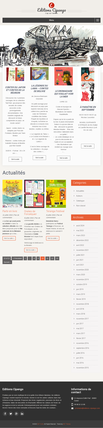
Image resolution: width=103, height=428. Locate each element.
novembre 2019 (82, 280)
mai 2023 (80, 231)
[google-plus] (16, 414)
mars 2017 (80, 333)
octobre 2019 (81, 284)
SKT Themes (66, 424)
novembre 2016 (82, 343)
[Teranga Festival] (56, 207)
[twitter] (11, 414)
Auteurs (79, 196)
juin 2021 (79, 260)
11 (47, 258)
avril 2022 (80, 245)
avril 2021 (80, 265)
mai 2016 (80, 363)
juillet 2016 (80, 353)
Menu (51, 20)
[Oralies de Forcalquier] (34, 207)
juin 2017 (79, 324)
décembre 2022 (82, 240)
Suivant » (7, 262)
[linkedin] (22, 414)
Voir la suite (15, 159)
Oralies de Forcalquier (30, 213)
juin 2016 (79, 358)
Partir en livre (10, 211)
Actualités (80, 191)
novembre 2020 (82, 270)
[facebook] (5, 414)
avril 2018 (80, 309)
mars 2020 (80, 275)
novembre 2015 (82, 368)
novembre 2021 (82, 250)
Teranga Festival (55, 211)
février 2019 (81, 299)
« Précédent (17, 258)
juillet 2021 (80, 255)
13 (57, 258)
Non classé (80, 206)
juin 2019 (79, 289)
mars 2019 (80, 294)
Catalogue (80, 201)
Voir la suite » (9, 238)
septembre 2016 (82, 348)
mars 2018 (80, 314)
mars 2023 (80, 235)
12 (52, 258)
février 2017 (81, 338)
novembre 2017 (82, 319)
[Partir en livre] (12, 207)
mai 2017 (80, 329)
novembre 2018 (82, 304)
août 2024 (80, 226)
